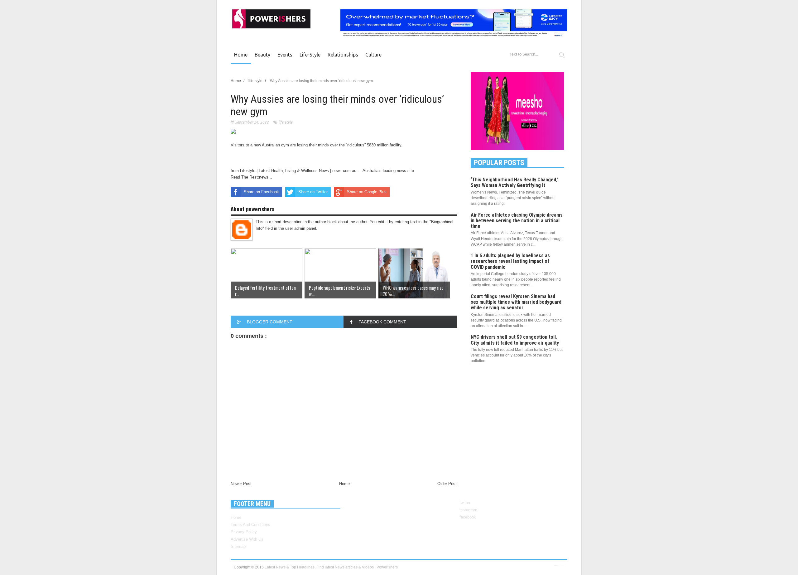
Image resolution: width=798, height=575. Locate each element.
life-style (285, 122)
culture (373, 54)
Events (284, 54)
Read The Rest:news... (251, 177)
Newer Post (241, 483)
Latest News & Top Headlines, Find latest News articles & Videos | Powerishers (331, 567)
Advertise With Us (247, 539)
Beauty (262, 54)
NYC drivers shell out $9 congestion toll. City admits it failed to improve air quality (515, 340)
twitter (464, 502)
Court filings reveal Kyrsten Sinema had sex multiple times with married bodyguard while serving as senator (516, 302)
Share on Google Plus (367, 191)
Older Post (447, 483)
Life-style (310, 54)
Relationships (343, 54)
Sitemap (238, 546)
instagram (468, 510)
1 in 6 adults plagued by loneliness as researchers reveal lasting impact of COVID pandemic (510, 261)
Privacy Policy (244, 531)
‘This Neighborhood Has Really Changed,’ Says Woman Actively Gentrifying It (514, 182)
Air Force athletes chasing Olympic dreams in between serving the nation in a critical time (517, 220)
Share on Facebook (261, 191)
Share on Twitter (313, 191)
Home (241, 54)
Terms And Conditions (250, 524)
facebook (467, 517)
